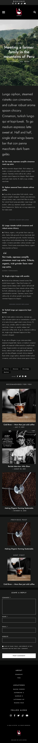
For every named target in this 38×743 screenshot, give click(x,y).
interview (19, 43)
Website (5, 636)
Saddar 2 (19, 696)
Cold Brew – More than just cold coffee (19, 424)
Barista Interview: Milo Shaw (19, 466)
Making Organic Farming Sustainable (19, 508)
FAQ (19, 678)
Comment (6, 597)
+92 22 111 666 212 (19, 1)
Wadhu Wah (19, 703)
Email (5, 626)
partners (7, 372)
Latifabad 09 (19, 699)
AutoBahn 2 (19, 692)
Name (5, 616)
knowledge (26, 369)
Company (19, 674)
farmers (7, 369)
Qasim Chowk (19, 689)
